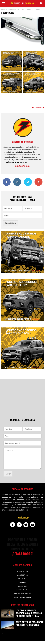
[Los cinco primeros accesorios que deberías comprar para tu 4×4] (7, 613)
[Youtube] (32, 524)
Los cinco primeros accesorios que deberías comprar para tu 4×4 (29, 613)
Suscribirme (10, 223)
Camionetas (22, 571)
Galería (22, 582)
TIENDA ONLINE (22, 590)
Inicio (3, 9)
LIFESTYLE (22, 579)
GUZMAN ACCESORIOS (22, 142)
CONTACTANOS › (22, 166)
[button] (41, 3)
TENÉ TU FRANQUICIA (22, 597)
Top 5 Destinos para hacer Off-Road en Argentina (30, 624)
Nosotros (22, 586)
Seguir (17, 179)
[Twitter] (25, 524)
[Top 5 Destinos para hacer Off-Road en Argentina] (7, 625)
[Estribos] (22, 45)
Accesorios (22, 575)
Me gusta (6, 179)
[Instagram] (19, 524)
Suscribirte (38, 179)
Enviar (8, 474)
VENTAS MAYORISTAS (22, 594)
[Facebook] (12, 524)
